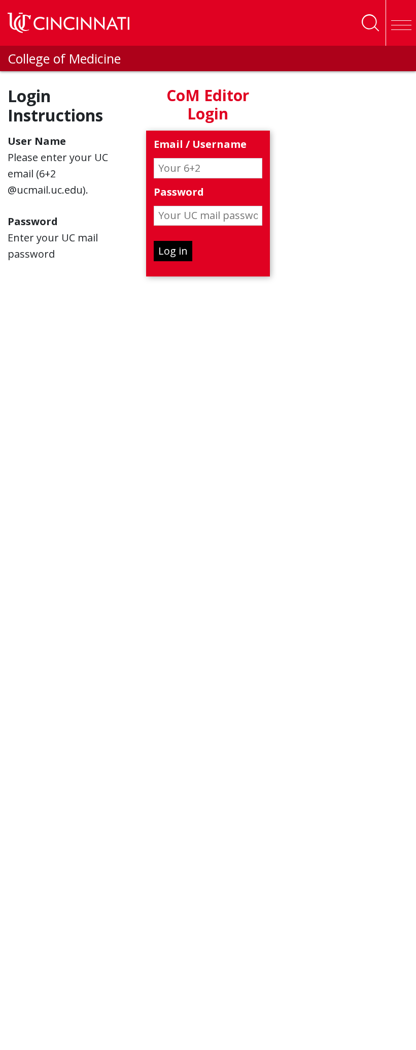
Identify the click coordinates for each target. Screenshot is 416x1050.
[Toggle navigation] (401, 23)
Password (179, 192)
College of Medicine (64, 58)
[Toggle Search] (370, 23)
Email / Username (200, 144)
